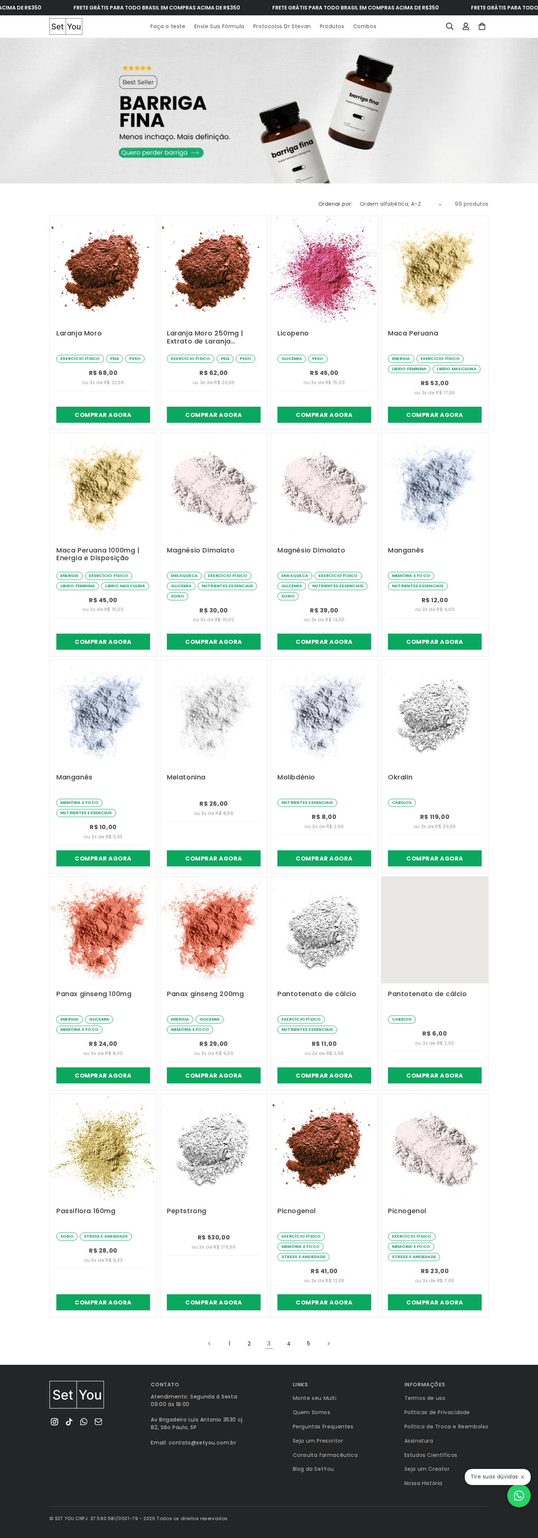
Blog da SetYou (313, 1469)
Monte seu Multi (315, 1398)
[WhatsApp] (84, 1422)
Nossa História (423, 1483)
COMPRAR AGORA (103, 415)
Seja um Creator (427, 1469)
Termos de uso (425, 1398)
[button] (450, 26)
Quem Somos (311, 1412)
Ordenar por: (335, 204)
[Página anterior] (210, 1344)
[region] (269, 111)
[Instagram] (54, 1422)
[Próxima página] (328, 1344)
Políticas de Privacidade (437, 1412)
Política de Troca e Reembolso (446, 1426)
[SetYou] (76, 1395)
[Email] (98, 1422)
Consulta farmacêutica (325, 1455)
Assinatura (418, 1441)
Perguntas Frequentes (323, 1426)
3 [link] (269, 1343)
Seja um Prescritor (318, 1441)
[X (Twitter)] (69, 1422)
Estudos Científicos (430, 1455)
